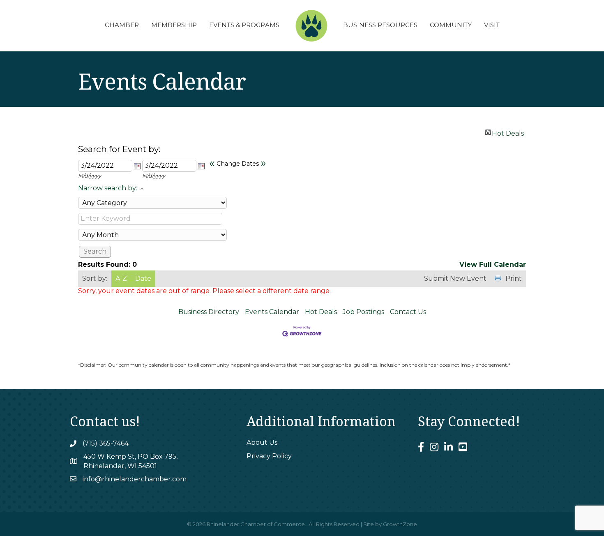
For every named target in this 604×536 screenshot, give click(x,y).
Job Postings (363, 312)
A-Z (121, 278)
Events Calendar (272, 312)
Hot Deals (508, 132)
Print (513, 278)
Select (137, 166)
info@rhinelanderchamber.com (135, 479)
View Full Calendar (492, 264)
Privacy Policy (269, 456)
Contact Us (408, 312)
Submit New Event (455, 278)
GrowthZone (400, 524)
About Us (262, 442)
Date (143, 278)
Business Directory (208, 312)
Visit (492, 25)
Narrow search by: (107, 188)
